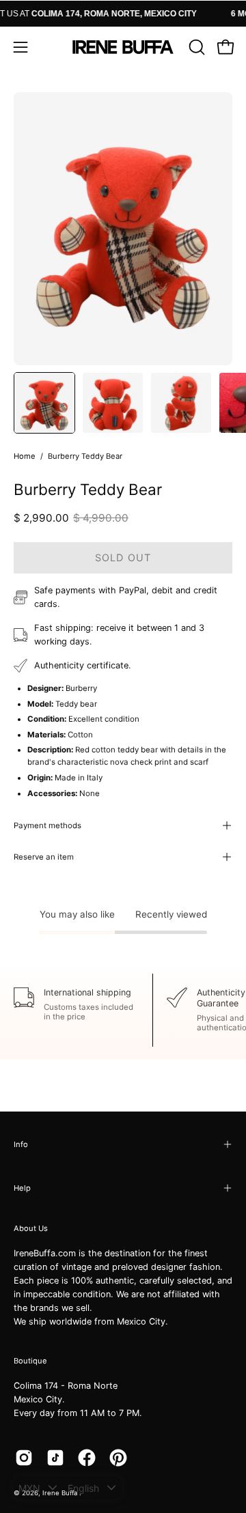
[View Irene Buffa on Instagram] (24, 1457)
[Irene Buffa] (123, 47)
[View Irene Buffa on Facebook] (87, 1457)
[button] (195, 47)
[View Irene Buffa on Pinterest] (118, 1457)
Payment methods (47, 825)
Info (21, 1144)
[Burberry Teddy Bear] (44, 403)
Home (25, 456)
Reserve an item (44, 857)
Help (22, 1188)
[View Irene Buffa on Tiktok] (55, 1457)
